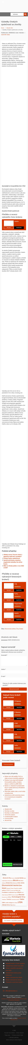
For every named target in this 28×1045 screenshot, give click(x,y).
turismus (17, 899)
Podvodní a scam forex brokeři (14, 982)
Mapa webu (7, 1035)
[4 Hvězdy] (18, 224)
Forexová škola (9, 818)
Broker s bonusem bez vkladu (14, 977)
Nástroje (6, 894)
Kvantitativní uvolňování (8, 892)
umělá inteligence (9, 902)
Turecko (9, 899)
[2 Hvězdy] (16, 224)
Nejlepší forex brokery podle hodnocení (13, 974)
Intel (19, 890)
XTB (15, 584)
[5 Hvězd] (20, 224)
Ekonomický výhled (10, 628)
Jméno (3, 669)
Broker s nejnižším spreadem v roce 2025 (14, 969)
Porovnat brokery (8, 764)
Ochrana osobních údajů (17, 1035)
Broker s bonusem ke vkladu (13, 979)
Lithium (19, 892)
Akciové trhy (8, 820)
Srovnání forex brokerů (9, 1032)
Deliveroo (15, 883)
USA (20, 902)
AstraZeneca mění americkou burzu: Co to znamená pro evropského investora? (15, 797)
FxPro (16, 593)
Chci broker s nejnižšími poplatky (13, 920)
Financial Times (9, 888)
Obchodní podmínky (14, 1037)
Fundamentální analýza (11, 816)
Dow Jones (20, 883)
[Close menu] (3, 2)
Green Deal (13, 890)
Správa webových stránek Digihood (14, 1039)
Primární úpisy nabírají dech (12, 558)
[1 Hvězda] (15, 224)
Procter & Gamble (15, 894)
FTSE (7, 890)
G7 (10, 890)
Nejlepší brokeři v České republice (15, 963)
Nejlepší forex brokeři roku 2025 (14, 965)
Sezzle (6, 897)
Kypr (15, 892)
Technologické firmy (18, 897)
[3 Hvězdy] (17, 224)
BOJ (20, 880)
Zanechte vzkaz (5, 34)
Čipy (11, 905)
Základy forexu (6, 905)
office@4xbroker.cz (11, 991)
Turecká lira (13, 899)
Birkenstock (10, 880)
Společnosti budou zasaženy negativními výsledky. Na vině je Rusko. (13, 562)
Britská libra (9, 883)
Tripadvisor (4, 899)
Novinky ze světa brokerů (12, 813)
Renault (3, 897)
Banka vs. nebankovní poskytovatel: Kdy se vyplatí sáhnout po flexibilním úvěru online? (15, 787)
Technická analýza (10, 814)
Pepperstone (18, 603)
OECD (9, 894)
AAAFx (16, 221)
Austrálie (17, 878)
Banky (21, 878)
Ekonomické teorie (10, 885)
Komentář (4, 655)
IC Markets (17, 712)
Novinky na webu (9, 811)
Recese (21, 895)
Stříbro (9, 897)
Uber (3, 902)
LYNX (16, 723)
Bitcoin (15, 880)
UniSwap (16, 902)
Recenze (9, 227)
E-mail (3, 676)
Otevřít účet (19, 227)
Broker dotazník (20, 1032)
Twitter (22, 899)
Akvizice (12, 878)
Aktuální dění (9, 28)
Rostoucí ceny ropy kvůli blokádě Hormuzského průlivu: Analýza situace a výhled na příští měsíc (14, 782)
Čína (17, 628)
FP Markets (17, 701)
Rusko (21, 628)
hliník (17, 890)
